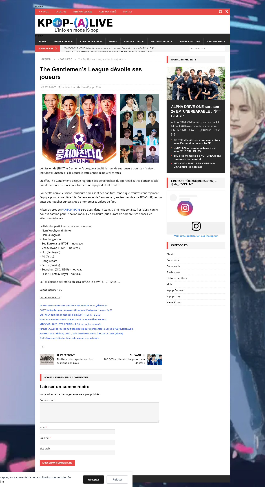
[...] (173, 134)
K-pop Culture (190, 41)
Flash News (173, 272)
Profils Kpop (160, 41)
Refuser (117, 479)
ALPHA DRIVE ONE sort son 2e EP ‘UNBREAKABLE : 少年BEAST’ (74, 305)
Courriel (44, 438)
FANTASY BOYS (70, 209)
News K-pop (62, 41)
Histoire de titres (177, 278)
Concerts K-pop (91, 41)
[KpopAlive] (75, 31)
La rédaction (68, 87)
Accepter (93, 479)
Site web (45, 448)
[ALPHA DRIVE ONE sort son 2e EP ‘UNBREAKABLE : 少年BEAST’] (196, 97)
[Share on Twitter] (42, 347)
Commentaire (48, 400)
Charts (171, 254)
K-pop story (132, 41)
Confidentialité (107, 11)
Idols (113, 41)
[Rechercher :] (207, 48)
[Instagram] (220, 11)
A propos (44, 11)
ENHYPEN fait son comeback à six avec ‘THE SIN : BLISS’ (70, 314)
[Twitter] (227, 11)
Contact (127, 11)
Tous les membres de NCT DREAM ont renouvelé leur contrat (73, 319)
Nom (42, 427)
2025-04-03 (50, 87)
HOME (43, 41)
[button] (39, 6)
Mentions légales (82, 11)
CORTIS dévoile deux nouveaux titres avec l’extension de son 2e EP (76, 310)
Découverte (173, 266)
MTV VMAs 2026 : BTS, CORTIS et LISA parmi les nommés (70, 324)
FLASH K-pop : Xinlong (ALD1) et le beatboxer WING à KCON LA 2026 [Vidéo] (81, 333)
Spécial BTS (215, 41)
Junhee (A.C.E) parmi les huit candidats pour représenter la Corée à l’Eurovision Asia (86, 328)
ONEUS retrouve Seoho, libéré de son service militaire (69, 338)
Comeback (173, 260)
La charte (61, 11)
